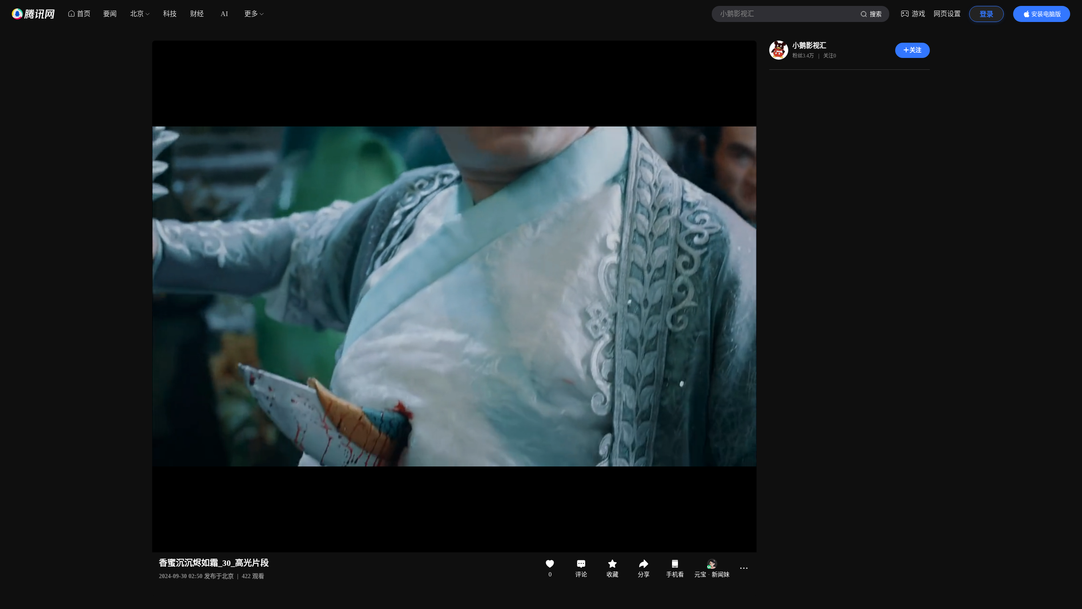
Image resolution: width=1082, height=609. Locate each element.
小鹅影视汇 (809, 45)
